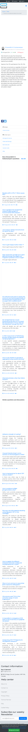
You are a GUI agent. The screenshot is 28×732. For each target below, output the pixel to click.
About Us (4, 684)
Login (8, 1)
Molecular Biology (7, 141)
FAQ (2, 703)
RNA (4, 151)
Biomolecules (6, 144)
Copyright (4, 692)
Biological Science (7, 138)
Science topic (6, 130)
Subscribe (23, 718)
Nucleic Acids (6, 148)
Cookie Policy (5, 707)
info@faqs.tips (7, 671)
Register (15, 1)
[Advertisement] (14, 32)
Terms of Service (6, 699)
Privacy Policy (5, 696)
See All (23, 158)
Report (21, 52)
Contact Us (4, 688)
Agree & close (15, 730)
